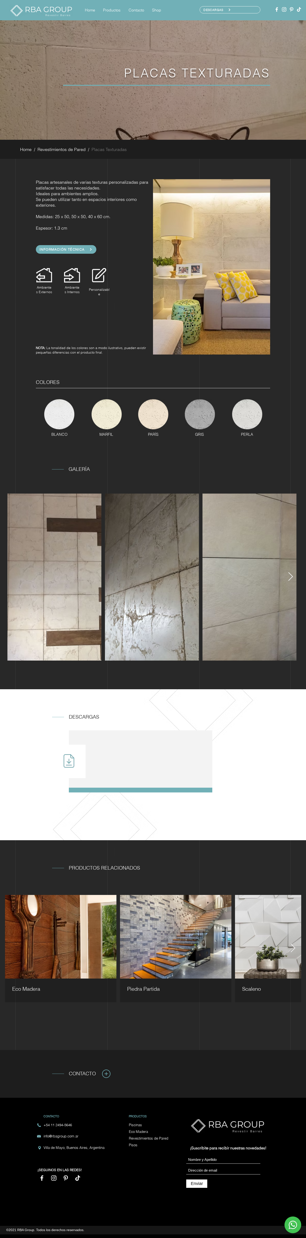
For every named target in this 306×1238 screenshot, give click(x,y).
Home (26, 149)
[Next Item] (290, 576)
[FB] (277, 9)
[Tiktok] (299, 9)
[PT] (292, 9)
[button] (112, 10)
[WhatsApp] (292, 1224)
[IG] (284, 9)
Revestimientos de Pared (62, 149)
